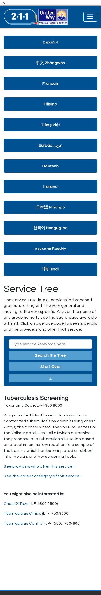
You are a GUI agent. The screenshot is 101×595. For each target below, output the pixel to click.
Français (50, 83)
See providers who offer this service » (39, 466)
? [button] (50, 378)
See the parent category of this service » (43, 476)
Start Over (50, 367)
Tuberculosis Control (23, 523)
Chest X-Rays (16, 504)
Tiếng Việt (50, 125)
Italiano (50, 187)
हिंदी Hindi (50, 269)
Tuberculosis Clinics (22, 513)
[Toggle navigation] (90, 17)
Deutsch (50, 166)
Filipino (50, 104)
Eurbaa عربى (50, 145)
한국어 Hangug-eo (50, 228)
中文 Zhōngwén (50, 63)
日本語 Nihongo (50, 207)
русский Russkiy (50, 248)
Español (50, 42)
